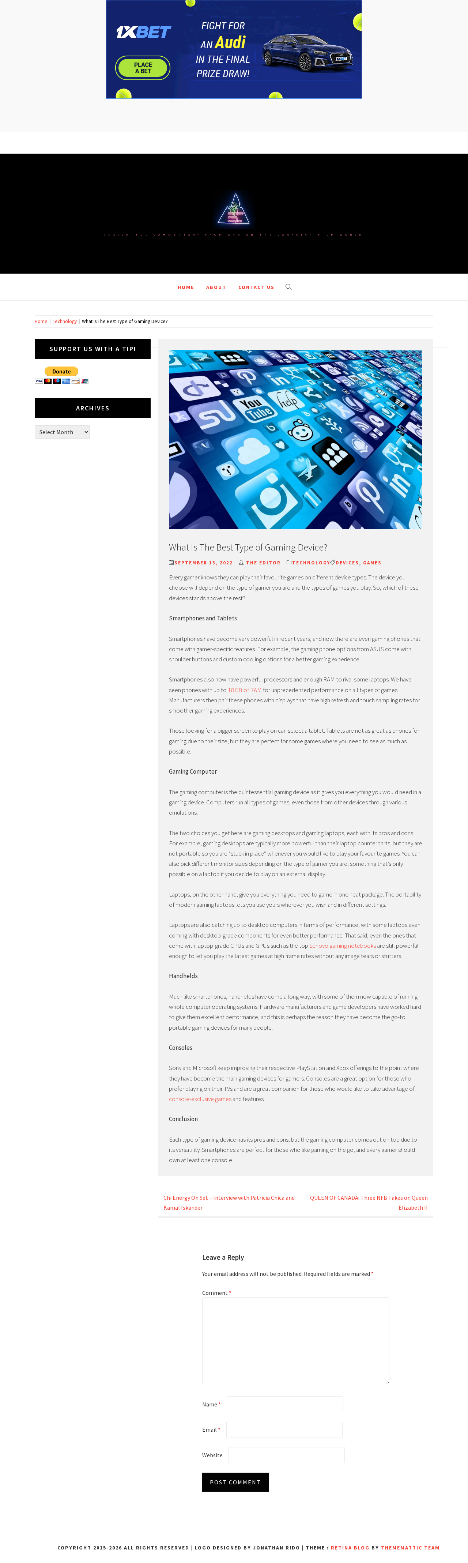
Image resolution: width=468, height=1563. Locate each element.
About (216, 287)
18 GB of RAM (245, 690)
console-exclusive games (200, 1099)
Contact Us (256, 287)
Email (211, 1429)
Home (186, 287)
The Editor (263, 563)
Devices (347, 563)
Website (212, 1455)
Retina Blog (350, 1547)
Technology (311, 563)
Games (372, 563)
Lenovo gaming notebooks (342, 946)
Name (211, 1404)
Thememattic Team (410, 1547)
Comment (216, 1292)
